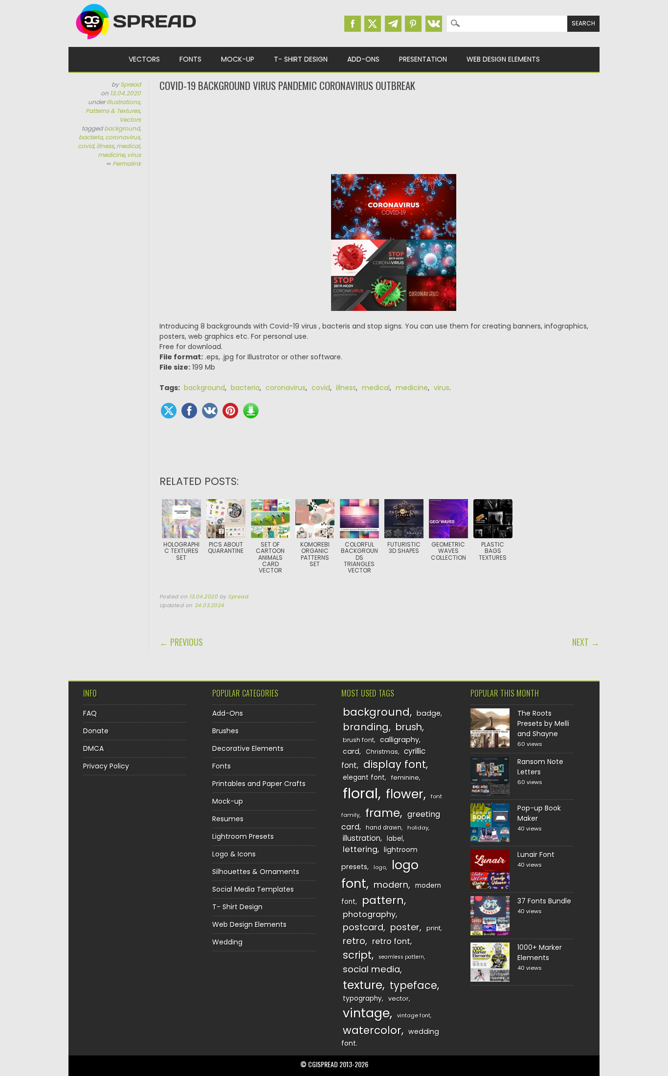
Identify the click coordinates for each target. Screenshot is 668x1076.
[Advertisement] (379, 132)
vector (398, 998)
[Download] (251, 410)
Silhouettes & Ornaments (255, 872)
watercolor (372, 1030)
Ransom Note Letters (540, 767)
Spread (130, 84)
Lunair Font (536, 854)
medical (128, 146)
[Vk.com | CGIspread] (433, 24)
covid (86, 146)
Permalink (126, 163)
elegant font (364, 777)
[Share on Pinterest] (230, 410)
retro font (391, 941)
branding (366, 727)
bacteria (91, 137)
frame (382, 813)
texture (362, 985)
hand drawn (383, 828)
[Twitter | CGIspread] (372, 24)
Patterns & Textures (113, 111)
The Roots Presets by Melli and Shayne (543, 723)
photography (369, 914)
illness (105, 146)
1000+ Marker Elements (539, 953)
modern (391, 884)
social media (371, 969)
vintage (366, 1013)
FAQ (90, 713)
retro (354, 941)
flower (404, 794)
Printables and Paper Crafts (259, 784)
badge (429, 713)
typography (362, 998)
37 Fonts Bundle (544, 901)
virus (134, 155)
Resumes (228, 819)
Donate (96, 731)
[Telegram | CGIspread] (393, 24)
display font (394, 764)
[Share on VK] (210, 410)
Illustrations (123, 102)
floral (360, 793)
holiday (417, 828)
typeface (413, 985)
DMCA (93, 748)
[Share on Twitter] (169, 410)
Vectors (144, 59)
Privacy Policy (106, 766)
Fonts (190, 59)
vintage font (413, 1015)
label (395, 838)
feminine (405, 777)
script (357, 955)
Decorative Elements (248, 748)
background (122, 128)
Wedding (227, 942)
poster (405, 927)
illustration (361, 838)
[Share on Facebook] (189, 410)
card (351, 751)
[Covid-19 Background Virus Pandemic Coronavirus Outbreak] (393, 247)
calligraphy (399, 740)
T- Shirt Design (301, 59)
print (433, 928)
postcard (363, 927)
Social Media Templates (253, 889)
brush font (358, 740)
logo (380, 867)
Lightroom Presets (243, 836)
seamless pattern (401, 957)
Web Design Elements (503, 59)
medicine (111, 155)
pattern (383, 900)
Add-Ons (363, 59)
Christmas (382, 751)
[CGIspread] (136, 41)
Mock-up (237, 59)
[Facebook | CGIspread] (352, 24)
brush (409, 727)
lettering (360, 849)
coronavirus (122, 137)
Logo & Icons (234, 854)
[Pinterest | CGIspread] (413, 24)
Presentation (423, 59)
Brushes (225, 731)
